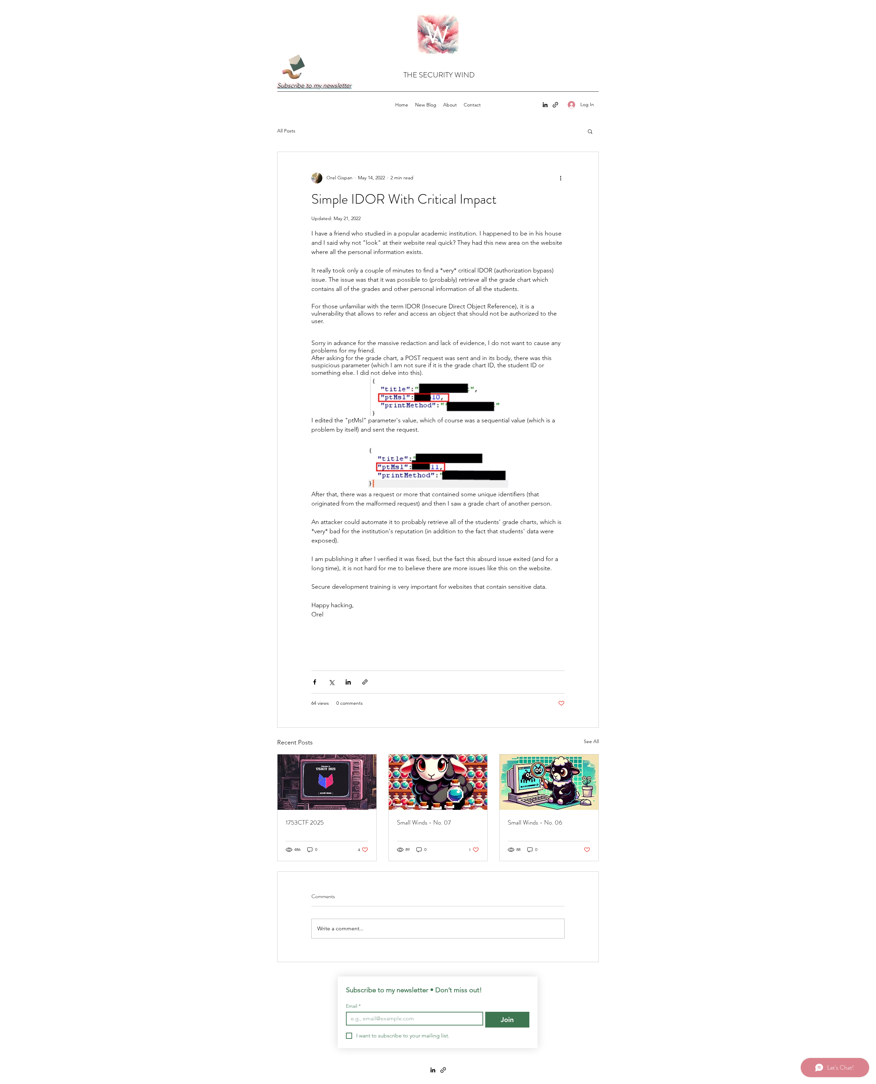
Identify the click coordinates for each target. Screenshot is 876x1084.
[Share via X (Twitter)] (331, 682)
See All (591, 741)
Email (353, 1006)
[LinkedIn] (545, 104)
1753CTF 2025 (305, 822)
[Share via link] (365, 682)
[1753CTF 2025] (327, 782)
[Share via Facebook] (314, 682)
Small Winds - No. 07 (424, 822)
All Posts (286, 131)
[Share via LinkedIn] (348, 682)
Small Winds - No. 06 (535, 822)
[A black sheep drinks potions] (438, 782)
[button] (590, 131)
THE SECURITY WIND (439, 74)
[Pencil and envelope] (293, 65)
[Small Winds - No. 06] (549, 782)
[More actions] (560, 178)
